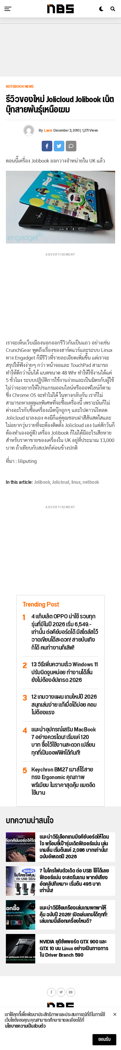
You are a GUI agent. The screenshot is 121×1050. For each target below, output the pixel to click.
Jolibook (42, 482)
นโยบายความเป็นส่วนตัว (25, 1026)
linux (76, 482)
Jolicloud (60, 482)
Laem (48, 130)
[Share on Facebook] (47, 146)
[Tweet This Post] (59, 146)
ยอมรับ (104, 1039)
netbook (91, 482)
